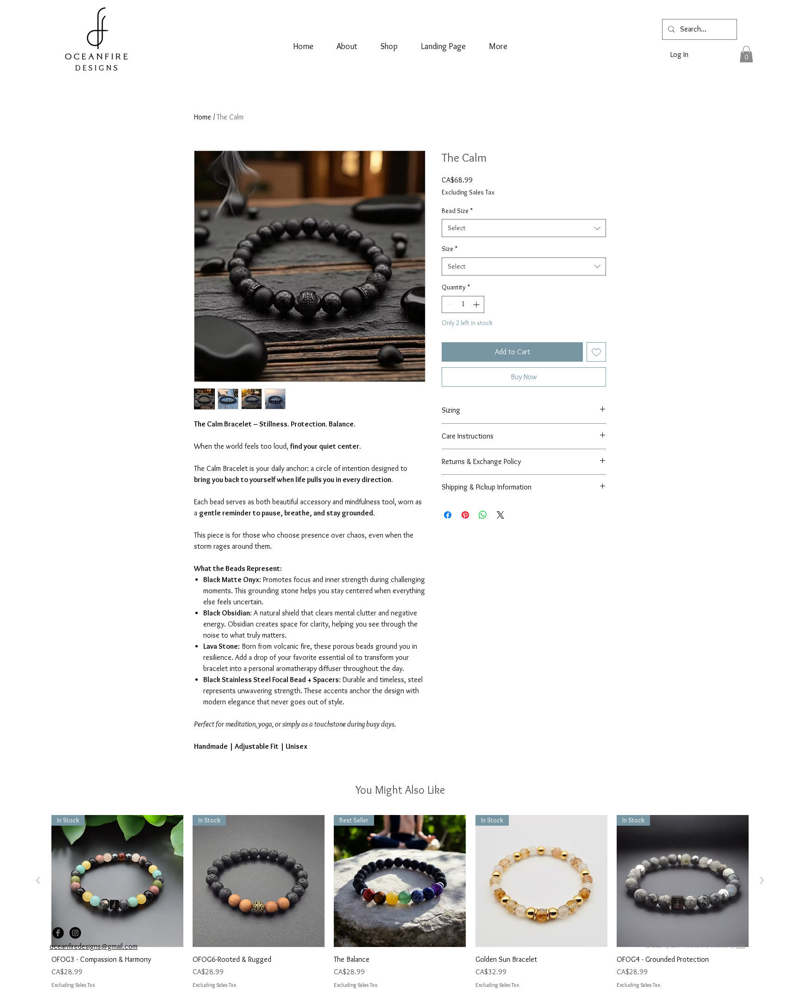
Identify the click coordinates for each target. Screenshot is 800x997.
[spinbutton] (463, 304)
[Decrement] (449, 304)
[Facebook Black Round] (58, 933)
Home (202, 117)
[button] (746, 54)
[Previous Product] (38, 880)
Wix (740, 945)
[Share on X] (500, 514)
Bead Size (457, 211)
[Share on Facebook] (447, 514)
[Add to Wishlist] (596, 352)
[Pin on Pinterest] (465, 514)
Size (449, 249)
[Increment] (477, 304)
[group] (400, 902)
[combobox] (524, 228)
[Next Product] (762, 880)
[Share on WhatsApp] (482, 514)
